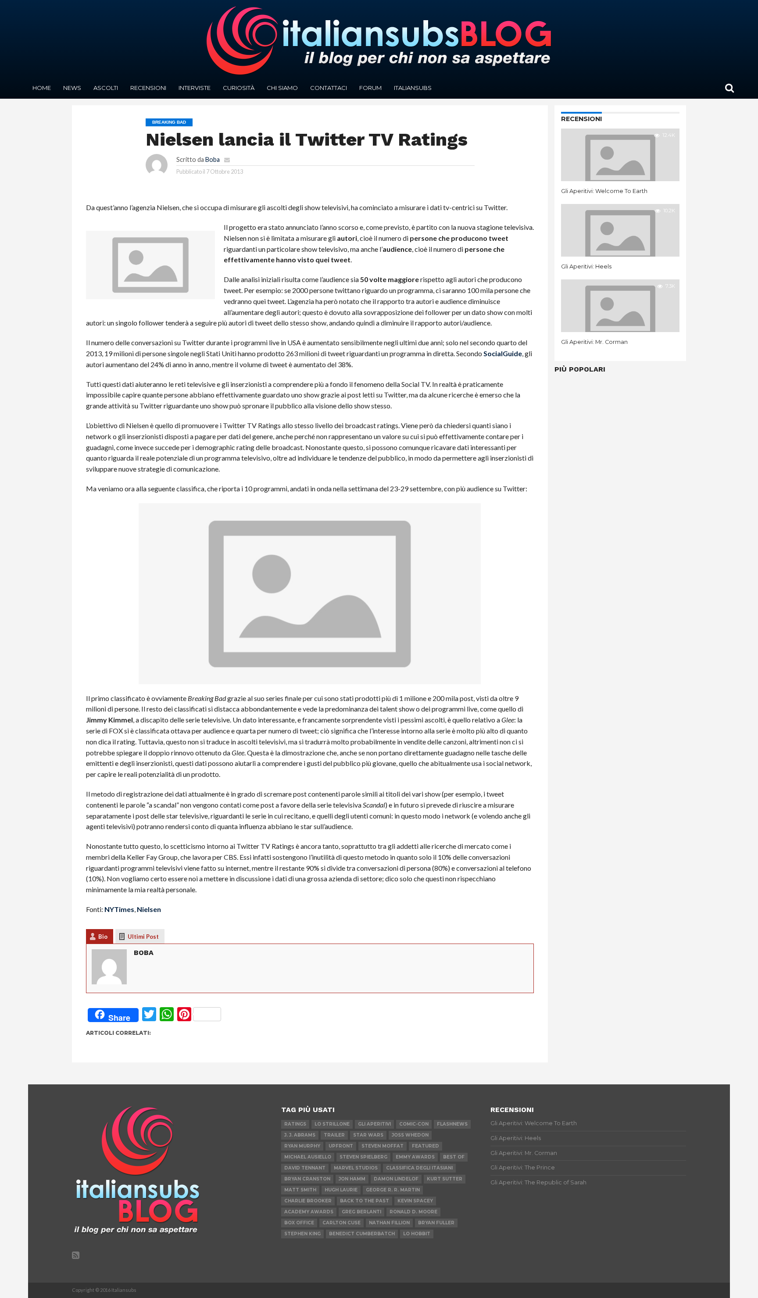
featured (425, 1146)
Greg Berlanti (361, 1212)
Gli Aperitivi (374, 1124)
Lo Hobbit (416, 1234)
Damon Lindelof (396, 1179)
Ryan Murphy (302, 1146)
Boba (212, 159)
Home (41, 87)
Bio (102, 936)
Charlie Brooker (308, 1201)
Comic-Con (414, 1124)
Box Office (299, 1223)
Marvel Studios (356, 1168)
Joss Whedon (410, 1135)
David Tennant (304, 1168)
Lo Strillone (332, 1124)
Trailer (334, 1135)
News (72, 87)
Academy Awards (308, 1212)
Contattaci (328, 87)
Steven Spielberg (363, 1157)
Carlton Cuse (341, 1223)
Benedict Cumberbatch (362, 1234)
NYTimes (119, 909)
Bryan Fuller (436, 1223)
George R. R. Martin (393, 1190)
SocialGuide (502, 353)
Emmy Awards (415, 1157)
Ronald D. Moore (413, 1212)
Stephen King (302, 1234)
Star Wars (368, 1135)
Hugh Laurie (341, 1190)
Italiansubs (413, 87)
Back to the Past (364, 1201)
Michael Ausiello (307, 1157)
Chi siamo (282, 87)
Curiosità (238, 87)
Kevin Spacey (415, 1201)
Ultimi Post (143, 936)
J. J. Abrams (299, 1135)
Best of (454, 1157)
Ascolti (105, 87)
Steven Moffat (382, 1146)
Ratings (295, 1124)
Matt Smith (300, 1190)
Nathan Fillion (389, 1223)
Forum (370, 87)
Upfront (341, 1146)
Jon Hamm (352, 1179)
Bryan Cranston (307, 1179)
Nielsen (149, 909)
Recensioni (148, 87)
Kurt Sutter (444, 1179)
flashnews (452, 1124)
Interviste (195, 87)
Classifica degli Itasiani (419, 1168)
